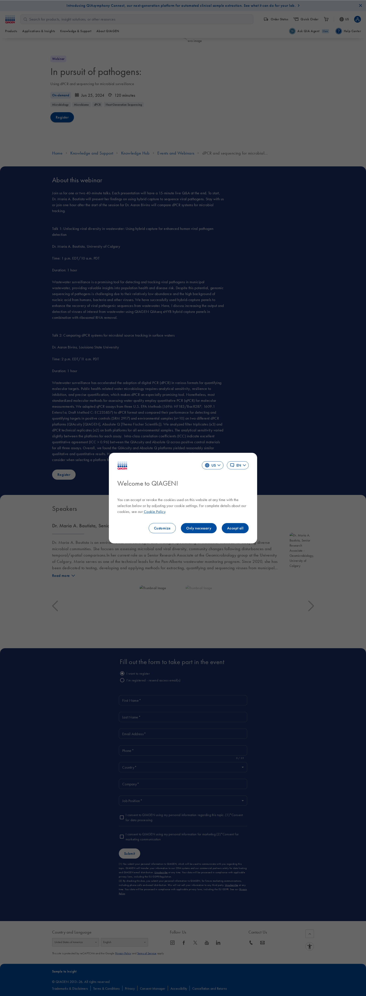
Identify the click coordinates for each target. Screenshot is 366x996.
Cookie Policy (154, 511)
